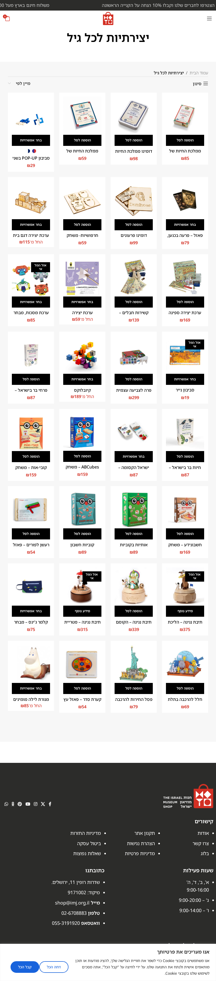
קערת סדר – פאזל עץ (82, 699)
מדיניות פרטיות (140, 853)
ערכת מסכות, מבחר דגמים (31, 315)
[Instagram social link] (35, 804)
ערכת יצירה (82, 312)
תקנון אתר (144, 833)
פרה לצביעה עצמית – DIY (133, 393)
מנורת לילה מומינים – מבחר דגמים (31, 702)
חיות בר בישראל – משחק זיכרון (185, 470)
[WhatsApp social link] (6, 804)
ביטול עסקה (89, 843)
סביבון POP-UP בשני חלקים (31, 161)
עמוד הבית (199, 73)
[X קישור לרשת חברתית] (43, 804)
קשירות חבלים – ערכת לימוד (134, 315)
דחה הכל (54, 966)
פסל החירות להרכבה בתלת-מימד (134, 702)
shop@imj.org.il (72, 902)
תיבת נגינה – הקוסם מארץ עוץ (133, 625)
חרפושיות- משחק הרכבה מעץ (82, 238)
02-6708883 (74, 913)
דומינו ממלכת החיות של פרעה (133, 154)
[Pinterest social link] (20, 804)
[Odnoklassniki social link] (13, 804)
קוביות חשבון (82, 545)
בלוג (205, 853)
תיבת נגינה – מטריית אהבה (82, 625)
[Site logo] (108, 18)
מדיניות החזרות (85, 833)
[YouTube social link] (28, 804)
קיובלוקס (82, 390)
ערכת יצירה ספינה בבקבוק (185, 315)
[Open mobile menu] (209, 18)
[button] (185, 140)
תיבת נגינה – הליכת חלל (185, 625)
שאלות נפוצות (87, 853)
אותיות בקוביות (134, 545)
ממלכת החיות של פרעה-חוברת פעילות (82, 154)
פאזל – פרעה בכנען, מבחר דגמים (185, 238)
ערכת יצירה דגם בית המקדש (31, 238)
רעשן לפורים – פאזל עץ (31, 547)
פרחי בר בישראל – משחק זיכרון (31, 393)
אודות (203, 833)
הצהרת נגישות (141, 843)
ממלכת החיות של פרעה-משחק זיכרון (185, 154)
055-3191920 (66, 923)
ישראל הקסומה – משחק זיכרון (133, 470)
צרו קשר (201, 843)
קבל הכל (25, 966)
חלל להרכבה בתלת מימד (185, 702)
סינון (197, 83)
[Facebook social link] (50, 804)
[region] (108, 962)
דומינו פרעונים (134, 235)
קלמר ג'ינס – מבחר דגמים (31, 625)
